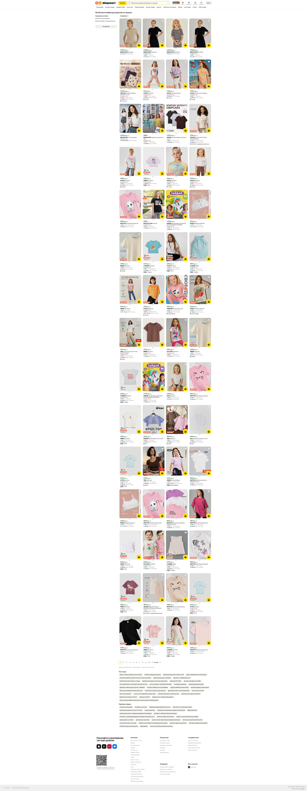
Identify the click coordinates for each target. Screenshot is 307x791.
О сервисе (162, 747)
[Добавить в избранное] (139, 20)
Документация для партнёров (168, 771)
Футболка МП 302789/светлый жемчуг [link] (198, 138)
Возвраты (162, 750)
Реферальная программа (194, 743)
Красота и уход (134, 759)
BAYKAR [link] (192, 223)
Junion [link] (169, 480)
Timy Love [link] (123, 93)
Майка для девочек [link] (197, 223)
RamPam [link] (169, 223)
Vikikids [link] (122, 308)
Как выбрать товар (165, 740)
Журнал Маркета (164, 752)
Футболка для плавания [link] (198, 93)
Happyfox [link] (123, 223)
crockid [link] (192, 137)
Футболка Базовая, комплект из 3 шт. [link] (128, 94)
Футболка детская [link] (175, 308)
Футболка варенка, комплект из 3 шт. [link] (176, 138)
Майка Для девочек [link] (127, 523)
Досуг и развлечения (136, 740)
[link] (131, 674)
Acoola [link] (146, 93)
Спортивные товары (136, 771)
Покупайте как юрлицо (166, 745)
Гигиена (133, 747)
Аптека (132, 757)
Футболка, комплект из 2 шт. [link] (199, 438)
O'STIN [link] (168, 266)
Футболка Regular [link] (173, 480)
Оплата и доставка (165, 743)
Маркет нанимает (192, 750)
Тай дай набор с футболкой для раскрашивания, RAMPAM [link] (176, 224)
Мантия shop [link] (124, 137)
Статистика (7, 787)
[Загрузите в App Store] (99, 748)
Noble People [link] (124, 52)
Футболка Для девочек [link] (129, 223)
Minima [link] (145, 351)
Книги (132, 767)
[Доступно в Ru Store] (114, 748)
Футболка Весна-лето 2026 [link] (153, 438)
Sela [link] (191, 438)
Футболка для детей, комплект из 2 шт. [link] (198, 481)
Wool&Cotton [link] (148, 223)
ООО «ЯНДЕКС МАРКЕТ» (298, 786)
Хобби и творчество (136, 762)
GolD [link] (168, 396)
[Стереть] (168, 3)
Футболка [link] (126, 52)
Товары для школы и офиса (138, 769)
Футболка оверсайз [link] (197, 308)
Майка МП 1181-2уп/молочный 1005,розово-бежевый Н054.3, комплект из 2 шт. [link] (152, 607)
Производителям (192, 745)
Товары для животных (136, 774)
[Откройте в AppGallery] (109, 748)
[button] (124, 16)
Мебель (133, 743)
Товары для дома (135, 755)
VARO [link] (168, 438)
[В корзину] (139, 45)
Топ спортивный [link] (128, 137)
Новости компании (193, 740)
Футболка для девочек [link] (199, 523)
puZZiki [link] (169, 137)
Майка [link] (194, 266)
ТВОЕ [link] (121, 351)
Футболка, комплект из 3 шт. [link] (154, 138)
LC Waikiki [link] (146, 266)
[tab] (99, 7)
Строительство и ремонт (137, 776)
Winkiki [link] (122, 266)
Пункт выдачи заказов (194, 747)
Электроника (134, 750)
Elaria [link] (192, 308)
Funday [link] (146, 180)
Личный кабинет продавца (167, 767)
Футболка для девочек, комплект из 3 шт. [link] (176, 523)
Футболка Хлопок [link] (174, 93)
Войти (209, 3)
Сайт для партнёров (165, 774)
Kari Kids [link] (146, 438)
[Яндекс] (303, 788)
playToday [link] (170, 351)
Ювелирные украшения (137, 781)
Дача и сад (133, 764)
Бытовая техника (135, 745)
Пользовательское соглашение (20, 787)
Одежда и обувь (135, 752)
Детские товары (135, 779)
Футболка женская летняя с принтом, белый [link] (129, 352)
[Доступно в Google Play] (104, 748)
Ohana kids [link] (170, 308)
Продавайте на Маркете (166, 769)
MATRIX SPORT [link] (147, 137)
